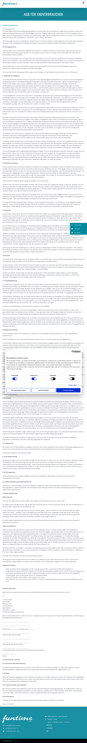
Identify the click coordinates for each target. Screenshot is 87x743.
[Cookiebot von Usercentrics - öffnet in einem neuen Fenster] (73, 352)
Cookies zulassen (68, 390)
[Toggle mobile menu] (84, 3)
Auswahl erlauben (43, 390)
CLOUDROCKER (16, 740)
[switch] (34, 378)
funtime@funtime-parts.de (34, 512)
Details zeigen (73, 385)
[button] (78, 225)
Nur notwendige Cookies (18, 390)
